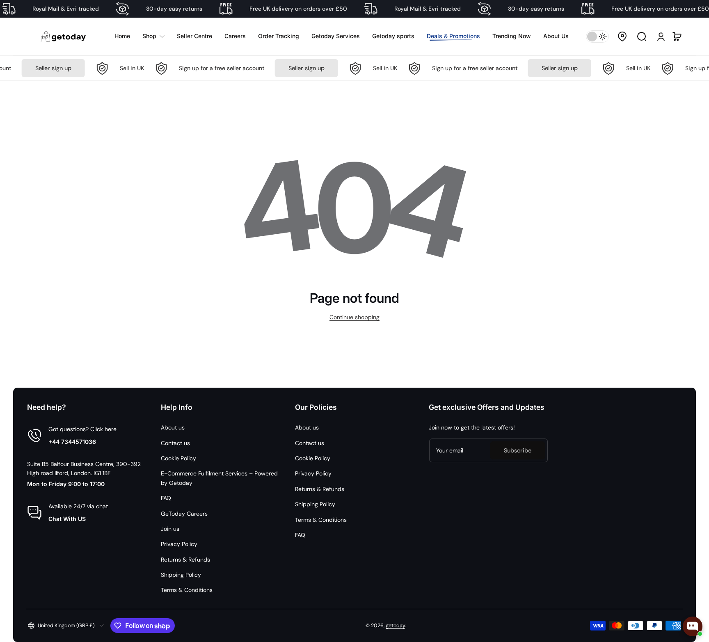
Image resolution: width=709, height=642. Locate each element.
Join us (170, 528)
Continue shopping (354, 317)
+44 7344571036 (72, 441)
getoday (395, 625)
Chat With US (67, 518)
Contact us (175, 443)
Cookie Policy (178, 458)
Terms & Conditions (187, 590)
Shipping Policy (181, 574)
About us (173, 427)
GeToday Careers (184, 513)
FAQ (166, 498)
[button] (622, 36)
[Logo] (64, 36)
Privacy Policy (179, 544)
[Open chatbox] (692, 626)
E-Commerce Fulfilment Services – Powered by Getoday (219, 478)
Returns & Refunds (185, 559)
